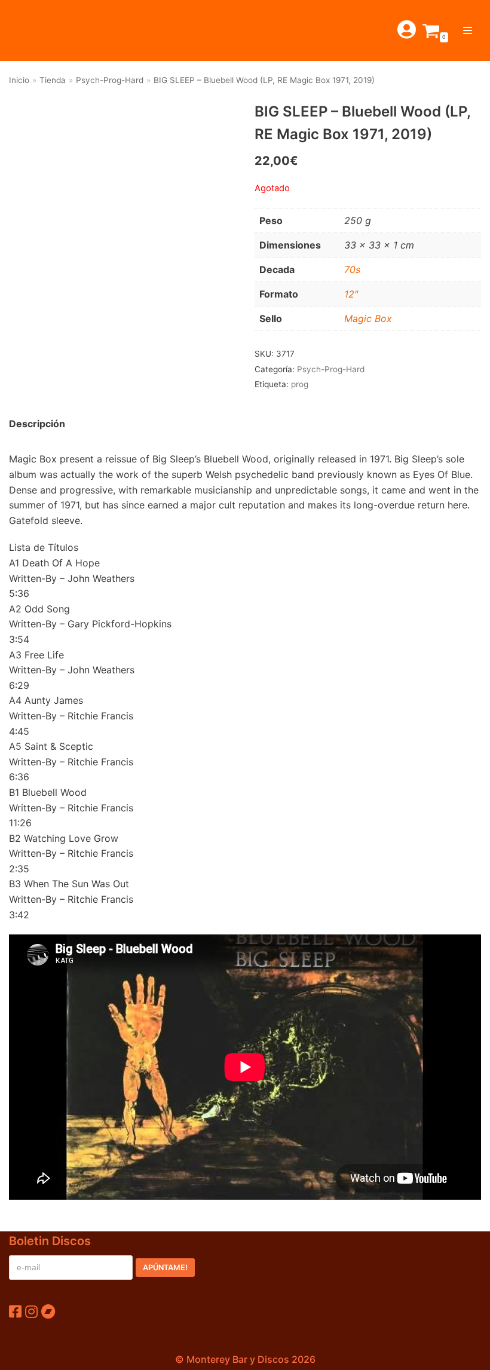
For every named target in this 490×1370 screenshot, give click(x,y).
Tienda (52, 80)
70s (352, 269)
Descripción (37, 424)
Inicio (19, 80)
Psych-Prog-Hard (109, 80)
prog (299, 384)
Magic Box (368, 318)
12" (351, 294)
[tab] (37, 424)
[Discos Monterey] (36, 30)
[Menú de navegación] (467, 30)
